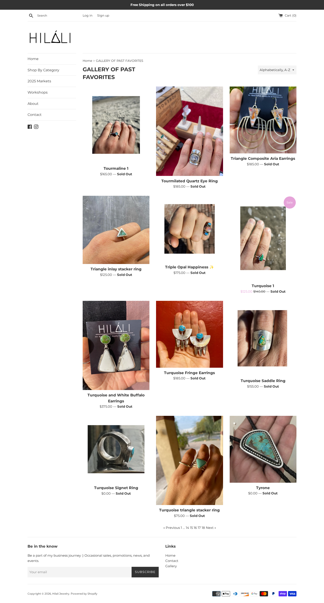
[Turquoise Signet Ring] (116, 449)
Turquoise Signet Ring (116, 488)
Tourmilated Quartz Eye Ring (189, 181)
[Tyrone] (263, 449)
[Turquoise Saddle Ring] (263, 338)
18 (203, 528)
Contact (35, 115)
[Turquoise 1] (263, 238)
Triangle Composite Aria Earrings (263, 158)
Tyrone (263, 488)
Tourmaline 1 (116, 168)
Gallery (171, 566)
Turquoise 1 (263, 286)
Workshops (38, 92)
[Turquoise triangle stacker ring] (189, 460)
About (33, 104)
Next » (211, 528)
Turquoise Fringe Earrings (189, 373)
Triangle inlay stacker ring (116, 269)
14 (187, 528)
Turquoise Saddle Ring (263, 381)
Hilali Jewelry (60, 593)
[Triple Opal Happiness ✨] (189, 229)
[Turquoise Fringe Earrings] (189, 334)
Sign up (103, 15)
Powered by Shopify (84, 593)
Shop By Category (43, 70)
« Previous (171, 528)
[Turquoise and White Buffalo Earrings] (116, 345)
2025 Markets (39, 81)
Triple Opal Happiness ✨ (189, 267)
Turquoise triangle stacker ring (189, 510)
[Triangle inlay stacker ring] (116, 230)
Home (33, 59)
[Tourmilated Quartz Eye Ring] (189, 131)
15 (191, 528)
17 (199, 528)
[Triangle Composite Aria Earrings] (263, 120)
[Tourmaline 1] (116, 125)
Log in (87, 15)
